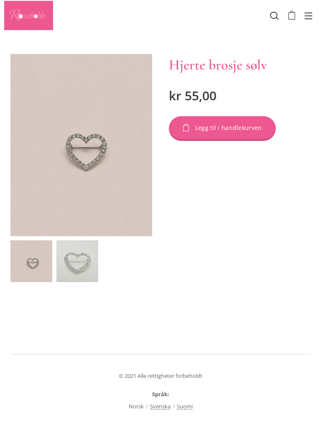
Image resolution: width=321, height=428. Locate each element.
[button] (274, 15)
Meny (308, 15)
